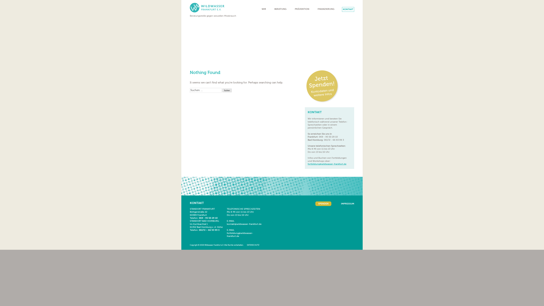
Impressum (347, 203)
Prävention (302, 9)
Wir (264, 9)
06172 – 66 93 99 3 (209, 230)
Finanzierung (326, 9)
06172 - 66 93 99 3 (334, 140)
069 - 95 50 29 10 (328, 137)
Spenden (323, 203)
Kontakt (348, 9)
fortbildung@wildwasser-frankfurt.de (327, 164)
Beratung (280, 9)
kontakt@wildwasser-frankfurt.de (244, 224)
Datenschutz (253, 245)
